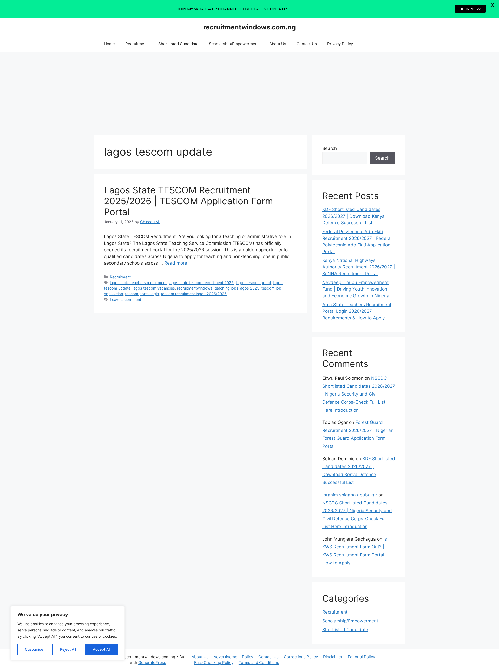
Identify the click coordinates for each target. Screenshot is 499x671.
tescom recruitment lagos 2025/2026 (194, 294)
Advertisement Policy (233, 656)
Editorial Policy (361, 656)
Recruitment (136, 43)
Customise (34, 649)
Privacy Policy (340, 43)
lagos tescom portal (253, 282)
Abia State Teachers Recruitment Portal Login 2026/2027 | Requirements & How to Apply (356, 311)
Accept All (101, 649)
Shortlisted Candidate (178, 43)
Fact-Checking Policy (213, 662)
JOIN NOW (470, 9)
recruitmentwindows (195, 288)
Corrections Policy (301, 656)
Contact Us (307, 43)
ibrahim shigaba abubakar (349, 494)
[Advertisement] (249, 90)
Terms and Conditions (259, 662)
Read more (175, 263)
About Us (277, 43)
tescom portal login (142, 294)
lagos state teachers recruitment (138, 282)
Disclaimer (333, 656)
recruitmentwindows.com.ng (249, 27)
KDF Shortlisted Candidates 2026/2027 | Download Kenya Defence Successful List (353, 216)
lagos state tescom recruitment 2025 (201, 282)
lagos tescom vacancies (154, 288)
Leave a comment (125, 299)
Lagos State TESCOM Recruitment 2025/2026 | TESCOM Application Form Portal (188, 201)
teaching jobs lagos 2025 (237, 288)
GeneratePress (152, 662)
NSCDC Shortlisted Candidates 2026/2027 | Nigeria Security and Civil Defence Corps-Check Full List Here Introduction (358, 394)
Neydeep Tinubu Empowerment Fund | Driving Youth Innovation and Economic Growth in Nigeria (355, 289)
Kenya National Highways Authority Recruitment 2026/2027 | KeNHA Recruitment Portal (358, 267)
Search (329, 148)
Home (109, 43)
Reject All (68, 649)
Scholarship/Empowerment (234, 43)
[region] (67, 633)
